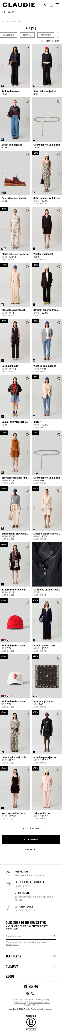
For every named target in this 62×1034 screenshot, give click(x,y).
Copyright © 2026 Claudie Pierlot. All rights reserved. (31, 1009)
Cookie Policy (20, 1002)
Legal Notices (32, 1005)
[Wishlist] (27, 48)
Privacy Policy (42, 1000)
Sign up (54, 936)
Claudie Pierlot (9, 22)
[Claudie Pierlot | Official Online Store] (18, 4)
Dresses (46, 35)
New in (27, 35)
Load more (31, 839)
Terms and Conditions (23, 1000)
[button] (45, 4)
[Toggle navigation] (57, 5)
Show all (31, 849)
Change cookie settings (39, 1002)
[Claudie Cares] (31, 1022)
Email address (13, 936)
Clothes (8, 35)
